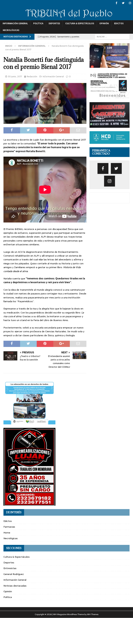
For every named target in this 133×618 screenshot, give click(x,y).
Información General (15, 23)
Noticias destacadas (14, 586)
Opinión (104, 23)
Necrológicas (11, 30)
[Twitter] (123, 3)
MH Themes (92, 614)
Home (6, 533)
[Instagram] (130, 3)
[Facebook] (116, 3)
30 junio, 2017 (15, 76)
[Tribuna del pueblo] (66, 18)
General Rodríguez (13, 574)
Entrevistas (9, 568)
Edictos (118, 23)
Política (38, 23)
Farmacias (9, 527)
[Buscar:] (112, 36)
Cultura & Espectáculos (79, 23)
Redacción (32, 76)
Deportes (54, 23)
